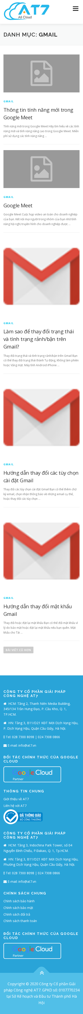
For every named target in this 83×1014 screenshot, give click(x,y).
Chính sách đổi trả (16, 914)
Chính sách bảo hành (19, 901)
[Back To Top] (41, 973)
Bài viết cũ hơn (18, 650)
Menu (75, 9)
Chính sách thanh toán (20, 921)
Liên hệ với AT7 (15, 805)
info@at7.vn (27, 745)
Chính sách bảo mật (18, 907)
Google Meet (17, 205)
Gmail (8, 101)
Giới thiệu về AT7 (16, 799)
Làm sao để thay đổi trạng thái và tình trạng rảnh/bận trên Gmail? (38, 339)
